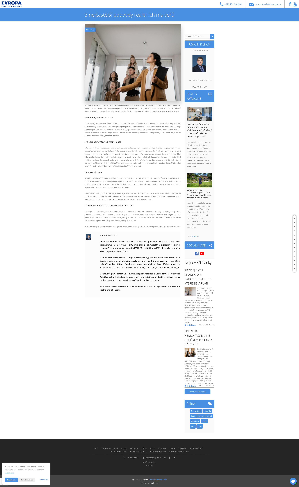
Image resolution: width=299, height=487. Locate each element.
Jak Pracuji (283, 243)
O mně (282, 227)
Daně (193, 416)
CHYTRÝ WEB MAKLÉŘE (158, 479)
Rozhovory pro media (283, 264)
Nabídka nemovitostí (283, 222)
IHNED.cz (195, 236)
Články (282, 235)
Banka (201, 416)
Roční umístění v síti (283, 269)
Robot (282, 239)
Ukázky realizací (285, 256)
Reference (283, 231)
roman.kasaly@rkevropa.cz (155, 458)
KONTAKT (283, 252)
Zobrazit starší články (197, 392)
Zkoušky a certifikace (283, 260)
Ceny (200, 426)
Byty (192, 426)
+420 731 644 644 (132, 458)
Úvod (282, 218)
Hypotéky (207, 411)
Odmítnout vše (27, 480)
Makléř (209, 416)
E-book (282, 248)
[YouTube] (295, 5)
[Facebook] (290, 5)
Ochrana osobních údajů (179, 451)
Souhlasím (11, 480)
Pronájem (195, 421)
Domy (204, 421)
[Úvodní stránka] (13, 4)
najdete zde (9, 473)
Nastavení (44, 480)
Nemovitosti (196, 411)
